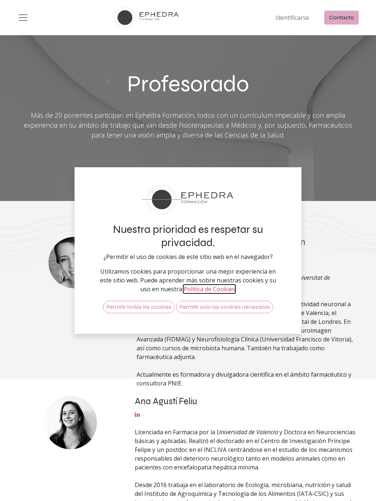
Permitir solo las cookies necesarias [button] (225, 306)
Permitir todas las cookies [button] (138, 306)
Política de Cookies (209, 289)
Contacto (341, 17)
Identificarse (292, 18)
